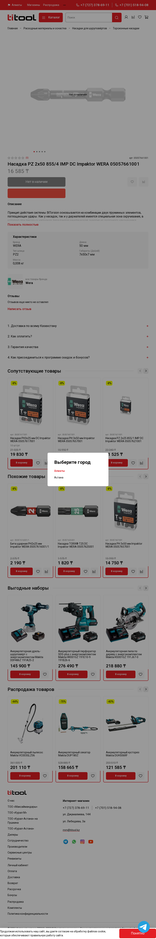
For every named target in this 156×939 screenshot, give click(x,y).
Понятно (137, 933)
